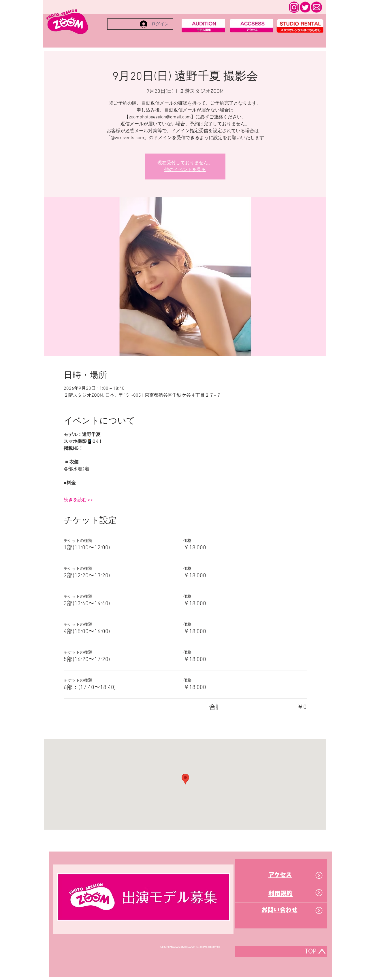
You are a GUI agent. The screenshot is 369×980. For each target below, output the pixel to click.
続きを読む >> (78, 500)
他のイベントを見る (185, 170)
